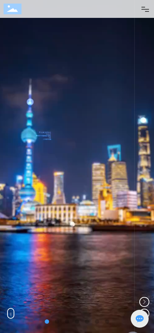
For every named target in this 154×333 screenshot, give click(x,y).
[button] (144, 302)
